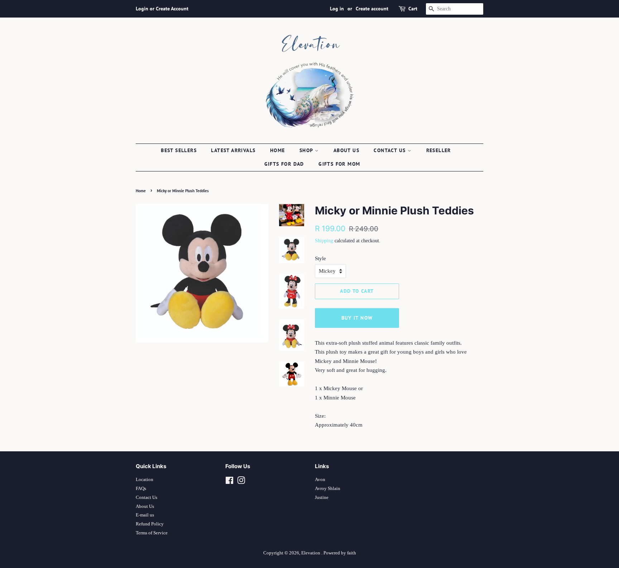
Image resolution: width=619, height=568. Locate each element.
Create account (372, 8)
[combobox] (454, 9)
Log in (337, 8)
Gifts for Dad (284, 164)
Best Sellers (179, 150)
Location (144, 479)
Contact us (390, 150)
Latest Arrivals (233, 150)
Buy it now (357, 318)
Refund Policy (150, 523)
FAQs (141, 488)
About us (346, 150)
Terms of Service (152, 532)
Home (277, 150)
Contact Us (146, 497)
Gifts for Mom (339, 164)
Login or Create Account (162, 8)
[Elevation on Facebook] (229, 482)
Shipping (324, 240)
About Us (145, 506)
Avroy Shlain (327, 488)
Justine (321, 497)
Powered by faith (339, 552)
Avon (320, 479)
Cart (412, 8)
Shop (307, 150)
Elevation (311, 552)
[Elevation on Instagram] (241, 482)
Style (320, 258)
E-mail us (145, 515)
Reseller (438, 150)
